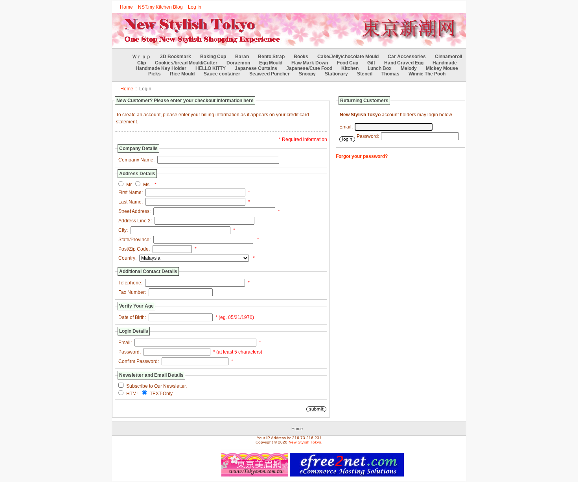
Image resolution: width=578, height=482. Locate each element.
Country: (127, 258)
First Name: (130, 192)
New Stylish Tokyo (305, 442)
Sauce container (222, 74)
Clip (141, 63)
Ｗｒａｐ (141, 56)
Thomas (390, 74)
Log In (194, 7)
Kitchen (350, 68)
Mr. (129, 184)
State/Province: (134, 239)
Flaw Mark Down (309, 63)
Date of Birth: (132, 317)
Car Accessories (407, 56)
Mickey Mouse (442, 68)
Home (126, 7)
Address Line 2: (135, 221)
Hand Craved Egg (403, 63)
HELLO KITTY (210, 68)
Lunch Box (380, 68)
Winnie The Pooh (427, 74)
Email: (125, 342)
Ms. (147, 184)
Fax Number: (132, 292)
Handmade (445, 63)
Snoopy (307, 74)
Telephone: (130, 283)
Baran (242, 56)
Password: (129, 352)
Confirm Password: (138, 361)
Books (301, 56)
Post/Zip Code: (134, 249)
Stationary (336, 74)
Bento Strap (271, 56)
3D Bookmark (175, 56)
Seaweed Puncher (269, 74)
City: (123, 230)
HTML (132, 393)
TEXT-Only (161, 393)
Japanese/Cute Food (309, 68)
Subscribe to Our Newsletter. (156, 386)
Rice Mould (182, 74)
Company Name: (136, 160)
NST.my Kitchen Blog (160, 7)
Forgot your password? (362, 156)
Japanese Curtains (256, 68)
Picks (154, 74)
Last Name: (130, 202)
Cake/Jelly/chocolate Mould (348, 56)
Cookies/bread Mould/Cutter (186, 63)
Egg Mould (270, 63)
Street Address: (134, 211)
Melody (409, 68)
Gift (371, 63)
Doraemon (238, 63)
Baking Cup (213, 56)
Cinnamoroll (448, 56)
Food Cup (347, 63)
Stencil (364, 74)
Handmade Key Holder (161, 68)
